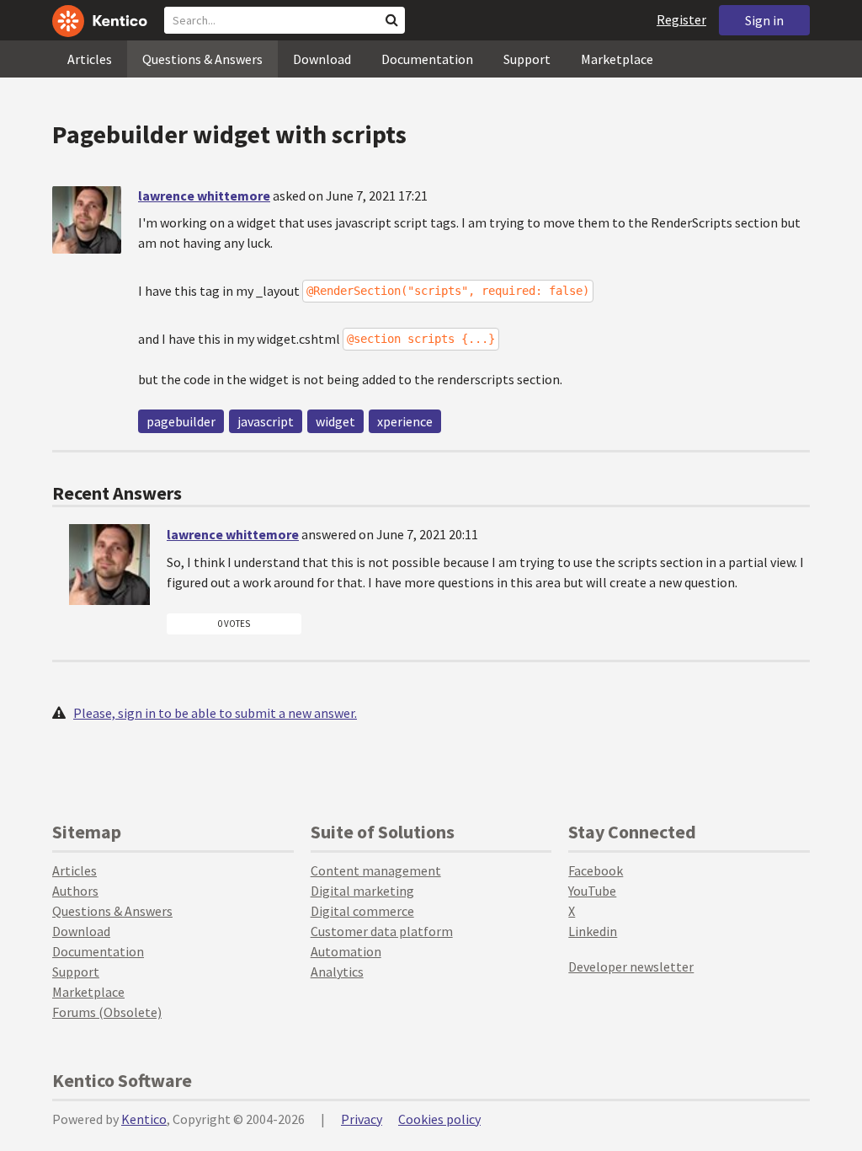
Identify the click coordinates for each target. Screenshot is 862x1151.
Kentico (144, 1119)
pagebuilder (181, 421)
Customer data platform (382, 931)
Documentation (427, 59)
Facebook (595, 870)
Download (322, 59)
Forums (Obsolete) (107, 1012)
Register (681, 19)
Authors (75, 890)
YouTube (592, 890)
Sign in (764, 20)
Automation (346, 951)
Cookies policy (439, 1119)
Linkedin (592, 931)
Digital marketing (362, 890)
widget (335, 421)
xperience (405, 421)
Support (527, 59)
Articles (89, 59)
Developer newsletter (631, 966)
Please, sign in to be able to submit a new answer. (215, 712)
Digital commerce (362, 910)
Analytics (337, 971)
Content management (376, 870)
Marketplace (617, 59)
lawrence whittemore (204, 195)
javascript (265, 421)
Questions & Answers (202, 59)
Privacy (361, 1119)
